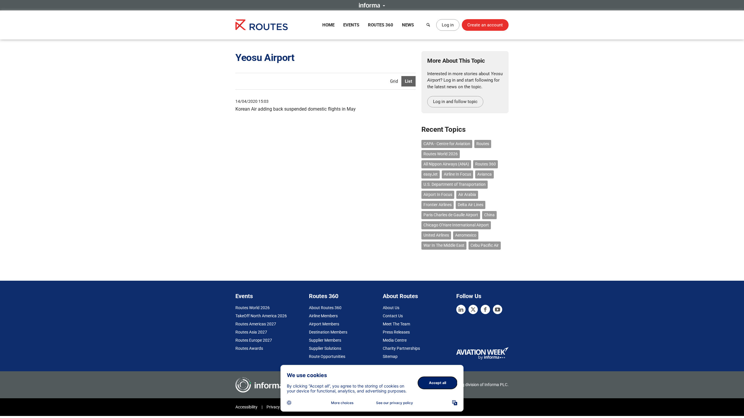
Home (328, 25)
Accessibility (246, 407)
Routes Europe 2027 (253, 340)
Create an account (485, 25)
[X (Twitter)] (473, 309)
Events (351, 25)
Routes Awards (249, 348)
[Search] (428, 25)
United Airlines (436, 235)
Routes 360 (380, 25)
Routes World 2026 (440, 154)
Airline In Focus (457, 174)
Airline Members (323, 316)
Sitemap (390, 356)
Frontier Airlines (437, 204)
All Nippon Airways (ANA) (446, 164)
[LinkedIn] (461, 309)
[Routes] (261, 24)
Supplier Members (325, 340)
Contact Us (393, 316)
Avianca (484, 174)
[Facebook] (485, 309)
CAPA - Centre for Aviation (446, 143)
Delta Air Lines (470, 204)
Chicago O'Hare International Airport (456, 225)
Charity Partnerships (401, 348)
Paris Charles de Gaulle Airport (450, 214)
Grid (394, 81)
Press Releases (396, 332)
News (408, 25)
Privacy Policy (279, 407)
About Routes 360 (325, 307)
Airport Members (324, 324)
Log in (448, 25)
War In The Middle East (443, 245)
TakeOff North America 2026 (261, 316)
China (489, 214)
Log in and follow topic (455, 101)
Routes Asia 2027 (251, 332)
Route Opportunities (327, 356)
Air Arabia (467, 194)
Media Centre (395, 340)
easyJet (430, 174)
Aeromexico (465, 235)
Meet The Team (396, 324)
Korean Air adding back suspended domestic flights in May (295, 109)
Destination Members (328, 332)
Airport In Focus (437, 194)
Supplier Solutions (325, 348)
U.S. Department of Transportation (454, 184)
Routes (482, 143)
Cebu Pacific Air (485, 245)
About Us (391, 307)
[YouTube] (497, 309)
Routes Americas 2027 (255, 324)
